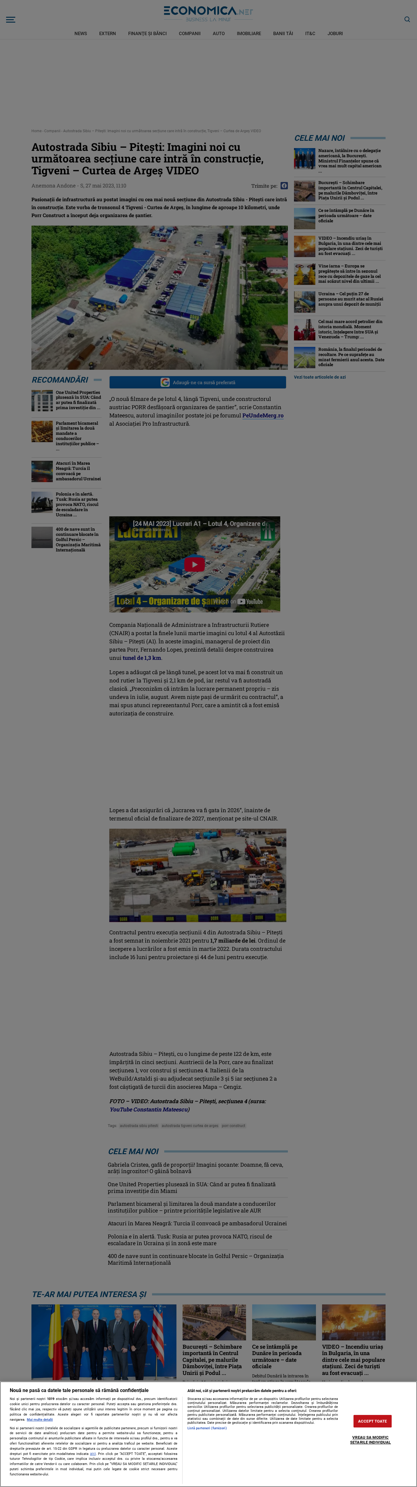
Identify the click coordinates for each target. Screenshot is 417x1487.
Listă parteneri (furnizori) (207, 1428)
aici (93, 1454)
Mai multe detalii (40, 1420)
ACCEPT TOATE (372, 1421)
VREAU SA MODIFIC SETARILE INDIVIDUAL (370, 1440)
